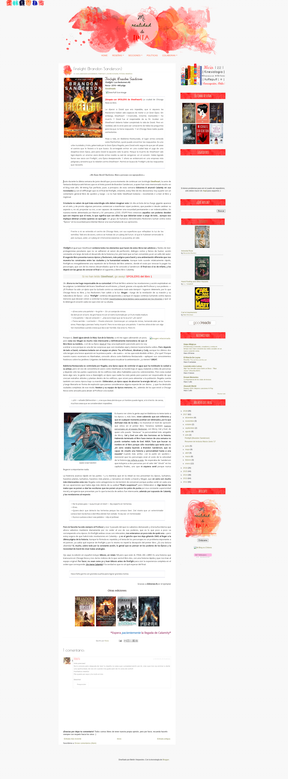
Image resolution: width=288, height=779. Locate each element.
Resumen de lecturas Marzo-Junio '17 (200, 441)
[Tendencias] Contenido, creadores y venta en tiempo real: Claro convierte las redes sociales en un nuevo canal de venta (203, 349)
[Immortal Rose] (202, 247)
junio (187, 446)
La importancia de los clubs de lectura (197, 379)
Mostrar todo (221, 394)
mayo (187, 449)
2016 (185, 468)
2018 (185, 411)
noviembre (189, 421)
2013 (185, 478)
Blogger (166, 760)
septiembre (190, 428)
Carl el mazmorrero (189, 312)
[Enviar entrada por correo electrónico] (120, 641)
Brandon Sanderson (88, 74)
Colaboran (169, 55)
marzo (188, 456)
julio (187, 435)
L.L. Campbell (188, 284)
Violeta (77, 659)
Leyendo (203, 221)
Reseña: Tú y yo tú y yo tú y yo (195, 360)
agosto (188, 431)
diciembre (189, 418)
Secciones (135, 55)
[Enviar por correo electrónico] (125, 640)
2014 (185, 475)
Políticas (152, 55)
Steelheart (107, 276)
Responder (81, 684)
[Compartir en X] (130, 640)
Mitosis (122, 74)
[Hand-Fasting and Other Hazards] (202, 279)
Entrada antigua (163, 739)
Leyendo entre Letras (193, 366)
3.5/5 (78, 74)
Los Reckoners (112, 74)
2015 (185, 471)
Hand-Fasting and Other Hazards (194, 282)
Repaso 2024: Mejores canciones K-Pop (198, 388)
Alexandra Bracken (189, 253)
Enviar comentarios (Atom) (85, 743)
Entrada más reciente (72, 739)
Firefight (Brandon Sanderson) (197, 438)
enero (187, 464)
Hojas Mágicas (190, 344)
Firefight (101, 74)
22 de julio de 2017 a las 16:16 (161, 659)
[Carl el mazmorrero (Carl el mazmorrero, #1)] (202, 309)
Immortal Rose (187, 251)
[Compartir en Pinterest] (136, 640)
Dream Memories (191, 377)
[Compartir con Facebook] (133, 640)
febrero (188, 460)
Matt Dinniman (188, 315)
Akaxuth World (190, 386)
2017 (185, 414)
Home (104, 55)
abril (187, 453)
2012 (185, 482)
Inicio (119, 739)
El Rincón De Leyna (192, 357)
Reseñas (118, 55)
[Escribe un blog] (128, 640)
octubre (188, 424)
